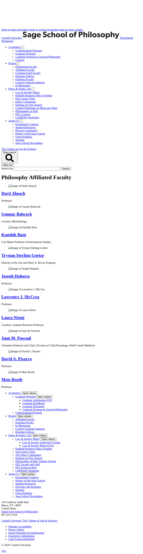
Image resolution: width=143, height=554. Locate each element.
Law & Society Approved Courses (41, 442)
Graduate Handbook (33, 403)
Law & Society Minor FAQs (38, 445)
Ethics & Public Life (20, 88)
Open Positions (23, 136)
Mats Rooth (11, 379)
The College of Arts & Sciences (18, 149)
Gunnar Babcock (16, 214)
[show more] (22, 47)
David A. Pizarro (16, 359)
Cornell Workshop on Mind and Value (36, 108)
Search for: (7, 168)
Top (3, 550)
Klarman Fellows (24, 76)
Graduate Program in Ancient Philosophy (38, 56)
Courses (19, 60)
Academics (14, 47)
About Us (14, 120)
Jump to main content (71, 29)
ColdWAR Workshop (27, 117)
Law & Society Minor (27, 92)
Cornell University (11, 37)
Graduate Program (25, 53)
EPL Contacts (23, 114)
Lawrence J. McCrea (20, 297)
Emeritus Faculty (24, 79)
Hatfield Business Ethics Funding (33, 95)
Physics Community (26, 130)
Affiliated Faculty (25, 69)
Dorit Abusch (13, 193)
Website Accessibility (20, 526)
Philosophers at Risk (26, 111)
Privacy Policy (16, 529)
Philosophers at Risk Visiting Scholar (35, 461)
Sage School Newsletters (29, 143)
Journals (19, 139)
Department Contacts (27, 124)
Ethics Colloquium (25, 101)
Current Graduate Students (30, 82)
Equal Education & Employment (26, 532)
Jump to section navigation (44, 29)
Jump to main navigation (15, 29)
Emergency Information (21, 535)
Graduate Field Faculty (28, 73)
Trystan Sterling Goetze (22, 255)
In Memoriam (22, 85)
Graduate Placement (33, 406)
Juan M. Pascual (16, 338)
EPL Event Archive (26, 467)
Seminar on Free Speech (28, 104)
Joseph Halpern (15, 276)
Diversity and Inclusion (28, 486)
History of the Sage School (30, 133)
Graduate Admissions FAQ (37, 400)
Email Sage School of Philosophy (19, 511)
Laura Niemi (12, 317)
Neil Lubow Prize (25, 98)
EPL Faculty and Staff (27, 464)
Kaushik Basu (13, 234)
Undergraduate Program (28, 50)
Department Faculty (26, 66)
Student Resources (25, 127)
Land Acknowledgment (21, 539)
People (12, 63)
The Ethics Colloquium (28, 455)
